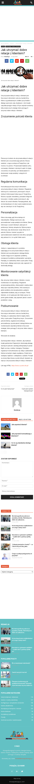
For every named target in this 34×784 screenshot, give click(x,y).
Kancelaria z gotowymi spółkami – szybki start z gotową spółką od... (22, 536)
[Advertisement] (17, 23)
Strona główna (5, 43)
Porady (3, 717)
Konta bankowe (6, 711)
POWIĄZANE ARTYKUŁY (9, 419)
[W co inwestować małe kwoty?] (5, 665)
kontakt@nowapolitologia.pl (23, 758)
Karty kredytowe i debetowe (9, 697)
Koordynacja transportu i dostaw (11, 708)
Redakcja (7, 56)
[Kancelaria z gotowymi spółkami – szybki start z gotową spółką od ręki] (5, 537)
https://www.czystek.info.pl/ (20, 365)
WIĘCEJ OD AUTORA (25, 419)
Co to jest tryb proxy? (7, 389)
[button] (31, 2)
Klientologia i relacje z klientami (13, 46)
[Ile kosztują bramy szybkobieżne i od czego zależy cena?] (5, 528)
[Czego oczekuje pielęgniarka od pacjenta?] (5, 556)
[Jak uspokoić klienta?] (5, 426)
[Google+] (17, 771)
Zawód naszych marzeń (19, 672)
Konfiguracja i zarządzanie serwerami (12, 703)
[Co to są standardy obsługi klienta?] (5, 445)
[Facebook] (12, 771)
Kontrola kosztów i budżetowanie (11, 720)
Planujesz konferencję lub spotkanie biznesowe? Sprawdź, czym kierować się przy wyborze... (22, 683)
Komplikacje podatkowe (8, 714)
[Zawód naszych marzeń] (5, 674)
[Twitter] (22, 771)
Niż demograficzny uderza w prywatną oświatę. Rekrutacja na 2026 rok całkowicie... (22, 518)
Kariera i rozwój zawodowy (9, 700)
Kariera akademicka (7, 706)
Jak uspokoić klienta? (19, 424)
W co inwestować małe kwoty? (21, 663)
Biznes (3, 46)
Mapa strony (17, 778)
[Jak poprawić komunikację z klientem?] (5, 436)
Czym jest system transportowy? (27, 390)
